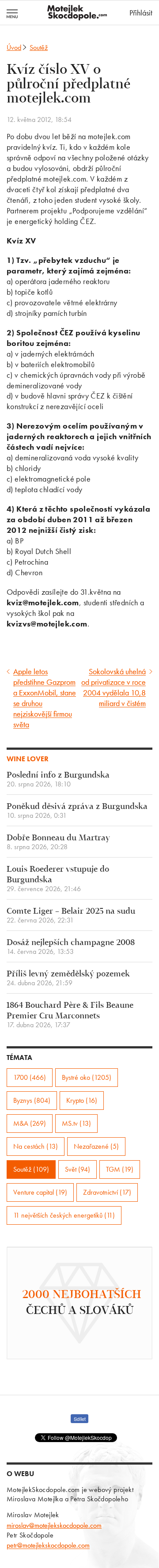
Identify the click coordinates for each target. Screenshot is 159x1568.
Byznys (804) (31, 1100)
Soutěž (39, 47)
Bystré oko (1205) (86, 1077)
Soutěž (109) (31, 1169)
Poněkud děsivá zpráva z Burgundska (77, 811)
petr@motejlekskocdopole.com (48, 1545)
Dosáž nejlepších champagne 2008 (71, 947)
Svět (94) (77, 1169)
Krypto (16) (81, 1100)
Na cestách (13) (35, 1146)
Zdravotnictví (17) (107, 1192)
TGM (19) (119, 1169)
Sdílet (80, 1418)
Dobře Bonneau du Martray (58, 842)
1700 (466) (29, 1077)
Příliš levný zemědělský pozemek (68, 978)
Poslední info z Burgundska (58, 779)
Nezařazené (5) (96, 1146)
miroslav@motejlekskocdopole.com (54, 1525)
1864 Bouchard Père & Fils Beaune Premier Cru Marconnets (70, 1015)
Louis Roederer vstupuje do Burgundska (58, 879)
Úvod (14, 47)
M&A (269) (29, 1123)
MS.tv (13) (76, 1123)
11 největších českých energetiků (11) (64, 1215)
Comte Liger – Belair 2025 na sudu (71, 915)
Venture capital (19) (40, 1192)
